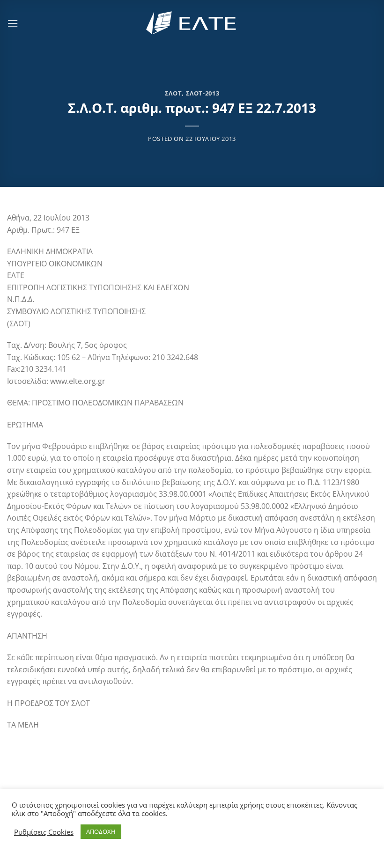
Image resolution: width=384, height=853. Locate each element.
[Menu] (12, 23)
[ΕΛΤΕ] (192, 23)
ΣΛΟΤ (173, 93)
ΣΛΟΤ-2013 (203, 93)
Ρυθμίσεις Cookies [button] (44, 832)
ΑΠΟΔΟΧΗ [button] (101, 831)
